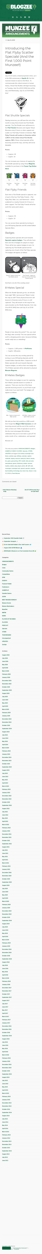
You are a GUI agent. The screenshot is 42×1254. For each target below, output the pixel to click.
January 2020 (6, 907)
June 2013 (5, 1160)
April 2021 (5, 859)
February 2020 (6, 904)
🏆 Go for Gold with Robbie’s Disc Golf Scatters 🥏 (16, 544)
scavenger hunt (16, 468)
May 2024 (5, 741)
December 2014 (6, 1103)
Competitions (6, 574)
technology (16, 471)
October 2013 (6, 1147)
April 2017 (5, 1013)
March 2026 (5, 671)
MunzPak (4, 609)
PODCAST (5, 625)
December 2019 (6, 911)
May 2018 (5, 971)
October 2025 (6, 687)
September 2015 (7, 1074)
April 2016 (5, 1051)
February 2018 (6, 981)
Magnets (32, 164)
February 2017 (6, 1019)
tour (21, 471)
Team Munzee (16, 473)
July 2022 (5, 812)
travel (24, 471)
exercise (17, 458)
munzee (30, 463)
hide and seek (30, 461)
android (11, 456)
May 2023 (5, 780)
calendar (24, 456)
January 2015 (6, 1099)
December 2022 (6, 796)
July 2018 (5, 965)
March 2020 (5, 901)
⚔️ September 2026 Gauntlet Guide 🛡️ (13, 538)
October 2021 (6, 840)
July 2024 (5, 735)
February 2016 (6, 1058)
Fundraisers (5, 587)
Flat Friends (12, 128)
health (23, 461)
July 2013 (5, 1157)
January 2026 (6, 677)
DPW (3, 577)
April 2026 (5, 668)
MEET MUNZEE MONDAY (9, 600)
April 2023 (5, 783)
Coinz (3, 568)
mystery (7, 466)
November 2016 (6, 1029)
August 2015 (5, 1077)
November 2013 (6, 1144)
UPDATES (8, 453)
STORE (30, 451)
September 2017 (7, 997)
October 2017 (6, 994)
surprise (32, 468)
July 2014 (5, 1119)
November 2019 (6, 914)
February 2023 (6, 789)
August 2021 (5, 847)
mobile (25, 463)
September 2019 (7, 920)
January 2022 (6, 831)
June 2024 (5, 738)
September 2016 (7, 1035)
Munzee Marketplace (8, 606)
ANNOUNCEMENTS (24, 448)
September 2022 (7, 805)
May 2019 (5, 933)
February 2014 (6, 1135)
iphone (15, 463)
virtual (30, 471)
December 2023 (6, 757)
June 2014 (5, 1122)
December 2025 (6, 680)
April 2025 (5, 706)
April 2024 (5, 744)
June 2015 (5, 1083)
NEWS (14, 451)
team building (9, 471)
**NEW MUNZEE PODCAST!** (20, 1248)
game (9, 461)
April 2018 (5, 975)
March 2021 (5, 863)
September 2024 (7, 728)
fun (6, 461)
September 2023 (7, 767)
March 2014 (5, 1131)
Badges (33, 448)
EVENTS (4, 580)
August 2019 (5, 923)
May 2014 (5, 1125)
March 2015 (5, 1093)
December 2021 (6, 834)
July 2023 (5, 773)
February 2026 (6, 674)
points (23, 466)
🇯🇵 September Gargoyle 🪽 (10, 541)
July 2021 (5, 850)
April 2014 (5, 1128)
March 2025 (5, 709)
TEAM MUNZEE (6, 635)
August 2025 (5, 693)
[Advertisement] (17, 516)
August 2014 (5, 1115)
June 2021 (5, 853)
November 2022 (6, 799)
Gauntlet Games (7, 593)
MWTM (4, 612)
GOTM (4, 596)
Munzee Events (6, 603)
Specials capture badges (13, 240)
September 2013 (7, 1151)
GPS (19, 461)
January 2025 (6, 716)
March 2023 (5, 786)
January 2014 (6, 1138)
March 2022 (5, 824)
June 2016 (5, 1045)
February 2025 (6, 712)
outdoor (12, 466)
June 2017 (5, 1007)
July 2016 (5, 1042)
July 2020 (5, 888)
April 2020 (5, 898)
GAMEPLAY (8, 451)
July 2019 (5, 927)
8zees (7, 456)
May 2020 (5, 895)
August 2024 (5, 732)
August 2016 (5, 1039)
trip (27, 471)
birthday (19, 456)
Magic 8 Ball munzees (23, 424)
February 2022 (6, 828)
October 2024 (6, 725)
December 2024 (6, 719)
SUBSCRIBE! (6, 1248)
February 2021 (6, 866)
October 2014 (6, 1109)
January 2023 (6, 792)
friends (32, 458)
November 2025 (6, 684)
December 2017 (6, 987)
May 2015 (5, 1087)
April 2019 (5, 936)
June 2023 (5, 776)
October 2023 (6, 764)
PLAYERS (19, 451)
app (15, 456)
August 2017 (5, 1000)
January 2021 (6, 869)
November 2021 (6, 837)
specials (27, 468)
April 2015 (5, 1090)
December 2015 (6, 1064)
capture (29, 456)
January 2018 (6, 984)
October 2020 (6, 879)
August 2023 (5, 770)
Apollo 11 (25, 78)
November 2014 (6, 1106)
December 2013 (6, 1141)
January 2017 (6, 1023)
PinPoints (28, 348)
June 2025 (5, 700)
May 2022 (5, 818)
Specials (25, 451)
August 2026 (5, 655)
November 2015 (6, 1067)
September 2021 (7, 843)
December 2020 (6, 872)
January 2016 (6, 1061)
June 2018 (5, 968)
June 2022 (5, 815)
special (23, 468)
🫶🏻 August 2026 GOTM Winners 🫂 (12, 548)
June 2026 (5, 661)
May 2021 (5, 856)
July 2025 (5, 696)
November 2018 (6, 952)
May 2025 (5, 703)
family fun (23, 458)
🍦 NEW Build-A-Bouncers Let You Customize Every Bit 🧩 (19, 551)
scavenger (8, 468)
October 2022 (6, 802)
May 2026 (5, 664)
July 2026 (5, 658)
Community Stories (7, 571)
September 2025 (7, 690)
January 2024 (6, 754)
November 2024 (6, 722)
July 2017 (5, 1003)
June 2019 (5, 930)
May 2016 (5, 1048)
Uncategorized (6, 638)
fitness (28, 458)
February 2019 (6, 943)
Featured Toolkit (6, 584)
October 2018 (6, 955)
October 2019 (6, 917)
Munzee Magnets (11, 370)
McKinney (20, 463)
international (8, 463)
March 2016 (5, 1055)
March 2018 (5, 978)
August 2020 (5, 885)
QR (26, 466)
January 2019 (6, 946)
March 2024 (5, 748)
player (19, 466)
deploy (13, 458)
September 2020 (7, 882)
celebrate (7, 458)
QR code (30, 466)
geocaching (14, 461)
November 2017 (6, 991)
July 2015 (5, 1080)
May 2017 (5, 1010)
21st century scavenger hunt (25, 453)
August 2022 (5, 808)
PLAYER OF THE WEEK (9, 619)
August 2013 (5, 1154)
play (16, 466)
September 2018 (7, 959)
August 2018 (5, 962)
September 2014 (7, 1112)
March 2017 (5, 1016)
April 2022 (5, 821)
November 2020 (6, 875)
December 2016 (6, 1026)
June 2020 (5, 891)
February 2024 (6, 751)
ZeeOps (4, 644)
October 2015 (6, 1071)
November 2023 (6, 760)
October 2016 (6, 1032)
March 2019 (5, 939)
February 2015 (6, 1096)
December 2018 (6, 949)
